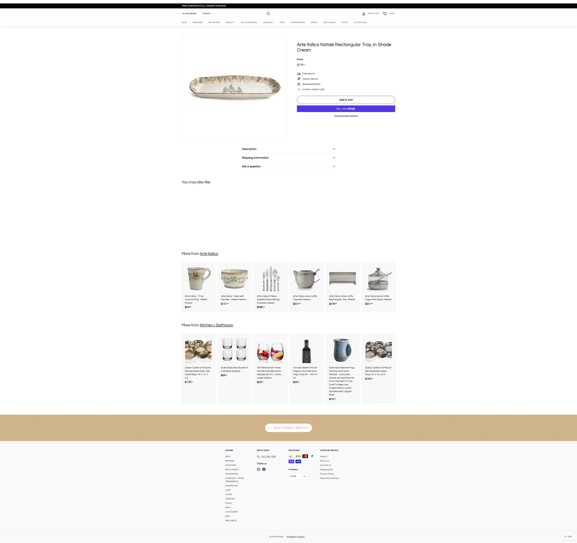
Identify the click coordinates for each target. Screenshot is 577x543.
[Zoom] (234, 86)
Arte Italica (209, 254)
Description (249, 149)
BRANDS (197, 22)
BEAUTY (230, 22)
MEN (282, 22)
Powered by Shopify (295, 537)
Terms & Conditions (329, 478)
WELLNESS (330, 22)
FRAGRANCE (298, 22)
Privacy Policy (327, 474)
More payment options (346, 116)
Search (323, 456)
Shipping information (255, 157)
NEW (184, 22)
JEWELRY (268, 22)
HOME (314, 22)
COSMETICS (231, 486)
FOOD (345, 22)
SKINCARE (214, 22)
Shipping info (326, 470)
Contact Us (325, 465)
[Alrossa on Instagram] (258, 469)
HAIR (227, 490)
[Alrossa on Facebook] (264, 469)
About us (324, 461)
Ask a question (251, 166)
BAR (227, 516)
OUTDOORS (360, 22)
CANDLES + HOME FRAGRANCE (234, 479)
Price (300, 59)
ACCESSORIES (249, 22)
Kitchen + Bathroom (216, 325)
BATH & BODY (232, 470)
